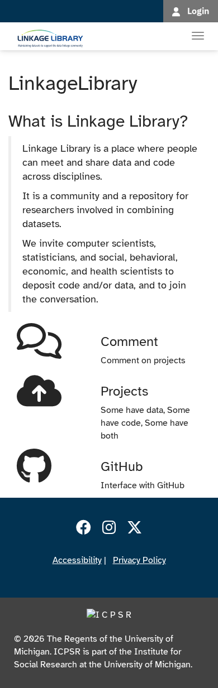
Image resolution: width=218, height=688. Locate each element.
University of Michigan (147, 664)
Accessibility (77, 560)
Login (198, 10)
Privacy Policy (139, 560)
